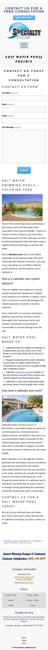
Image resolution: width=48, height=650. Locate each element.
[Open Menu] (24, 45)
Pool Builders (15, 541)
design (13, 512)
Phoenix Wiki (14, 542)
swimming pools (23, 372)
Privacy (24, 640)
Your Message (11, 127)
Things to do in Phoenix (25, 542)
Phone (8, 116)
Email (8, 104)
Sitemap (24, 637)
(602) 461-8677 (24, 17)
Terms (24, 643)
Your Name (10, 93)
